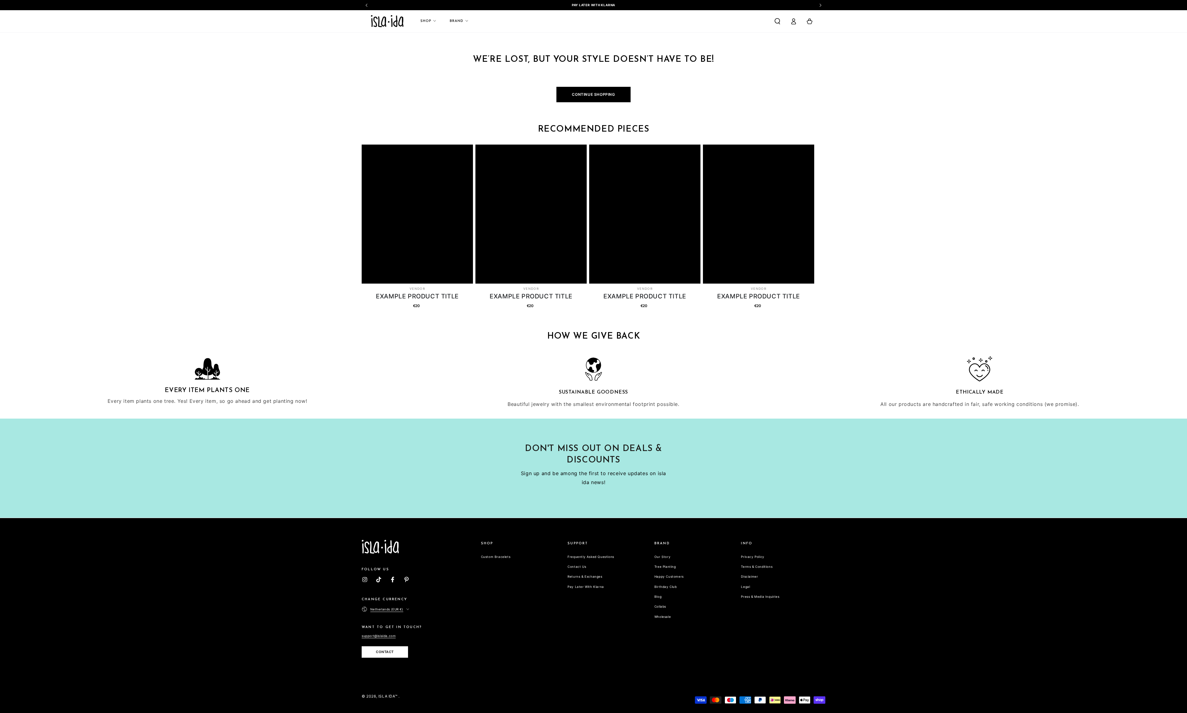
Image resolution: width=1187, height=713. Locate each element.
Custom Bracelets (496, 557)
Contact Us (577, 566)
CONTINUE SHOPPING (593, 94)
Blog (658, 596)
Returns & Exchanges (585, 576)
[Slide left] (367, 5)
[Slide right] (820, 5)
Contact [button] (385, 652)
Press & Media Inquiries (760, 596)
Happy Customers (669, 576)
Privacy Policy (752, 557)
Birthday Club (665, 587)
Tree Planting (665, 566)
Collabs (660, 606)
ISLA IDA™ (388, 696)
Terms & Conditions (756, 566)
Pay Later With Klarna (586, 587)
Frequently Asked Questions (591, 557)
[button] (777, 21)
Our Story (662, 557)
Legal (745, 587)
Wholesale (662, 616)
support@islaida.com (379, 636)
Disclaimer (749, 576)
